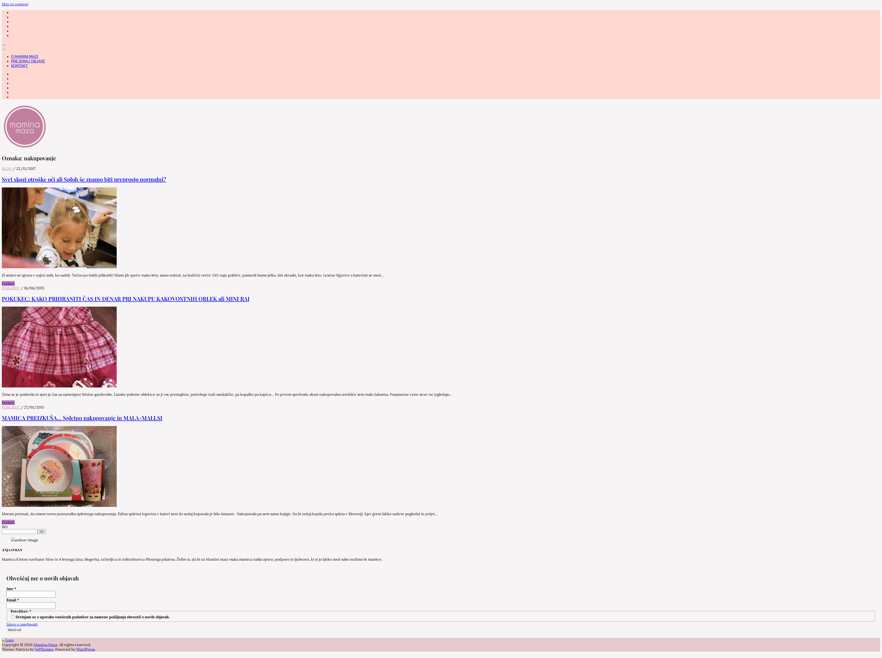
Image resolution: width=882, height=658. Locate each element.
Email (12, 600)
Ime (11, 588)
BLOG (7, 168)
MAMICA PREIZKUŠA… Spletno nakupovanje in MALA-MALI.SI (82, 417)
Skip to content (15, 4)
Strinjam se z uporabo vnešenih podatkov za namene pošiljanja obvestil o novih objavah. (92, 617)
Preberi (8, 283)
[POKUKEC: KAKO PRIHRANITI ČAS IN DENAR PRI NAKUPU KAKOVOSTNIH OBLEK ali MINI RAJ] (59, 386)
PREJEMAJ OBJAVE (28, 61)
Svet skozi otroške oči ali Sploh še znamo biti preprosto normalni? (84, 179)
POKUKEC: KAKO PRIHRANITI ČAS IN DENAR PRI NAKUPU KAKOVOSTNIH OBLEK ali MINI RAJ (125, 298)
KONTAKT (19, 66)
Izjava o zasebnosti (22, 624)
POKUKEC (11, 288)
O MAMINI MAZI (24, 56)
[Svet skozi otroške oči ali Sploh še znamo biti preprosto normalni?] (59, 267)
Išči (5, 526)
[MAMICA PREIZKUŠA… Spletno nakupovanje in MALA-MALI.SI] (59, 505)
